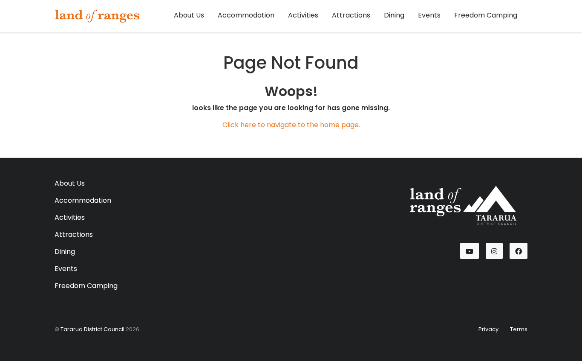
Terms (518, 329)
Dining (394, 15)
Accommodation (246, 15)
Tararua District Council (92, 329)
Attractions (351, 15)
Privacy (488, 329)
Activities (303, 15)
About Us (189, 15)
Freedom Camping (485, 15)
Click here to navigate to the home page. (291, 125)
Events (429, 15)
